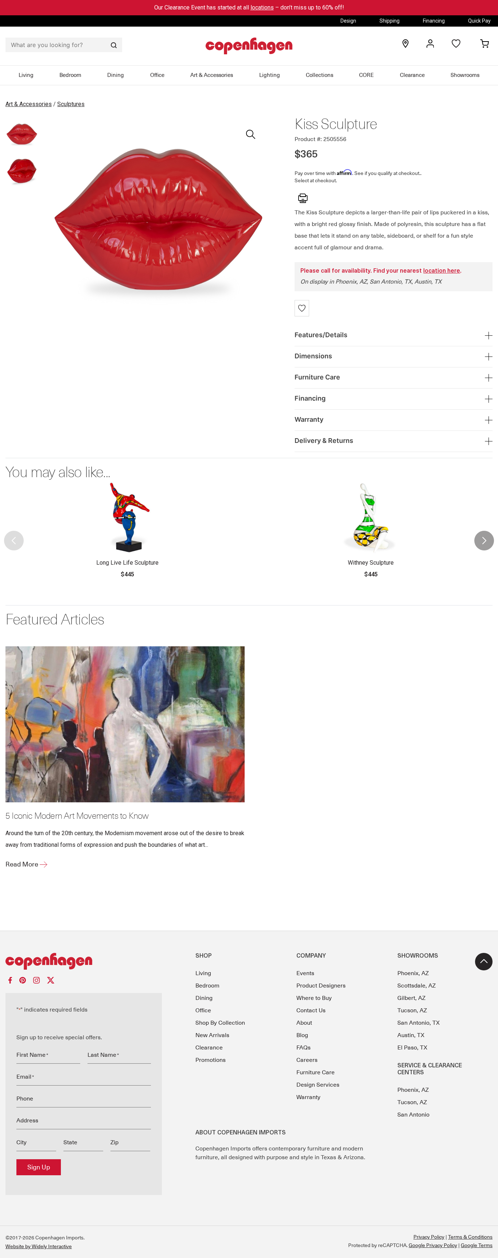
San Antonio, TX (418, 1023)
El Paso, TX (412, 1047)
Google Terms (477, 1245)
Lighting (269, 75)
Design (348, 21)
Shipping (390, 21)
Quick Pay (479, 21)
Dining (115, 75)
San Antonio (413, 1114)
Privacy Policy (428, 1237)
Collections (319, 75)
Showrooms (465, 75)
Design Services (317, 1085)
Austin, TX (410, 1035)
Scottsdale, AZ (416, 985)
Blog (302, 1035)
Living (26, 75)
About (304, 1023)
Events (305, 973)
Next (484, 534)
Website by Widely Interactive (38, 1246)
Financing (434, 21)
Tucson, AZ (412, 1010)
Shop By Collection (220, 1023)
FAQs (303, 1047)
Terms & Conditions (470, 1237)
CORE (366, 75)
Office (157, 75)
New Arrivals (212, 1035)
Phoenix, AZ (413, 973)
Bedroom (70, 75)
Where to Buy (314, 998)
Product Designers (321, 985)
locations (262, 7)
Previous (14, 534)
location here (441, 271)
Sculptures (71, 104)
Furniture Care (315, 1072)
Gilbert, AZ (411, 998)
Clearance (412, 75)
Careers (307, 1060)
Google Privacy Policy (433, 1245)
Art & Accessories (211, 75)
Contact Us (311, 1010)
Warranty (308, 1097)
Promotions (210, 1060)
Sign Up (38, 1167)
